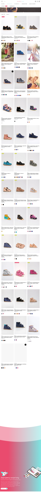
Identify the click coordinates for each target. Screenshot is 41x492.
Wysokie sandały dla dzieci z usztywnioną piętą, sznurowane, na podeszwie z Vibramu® (20, 228)
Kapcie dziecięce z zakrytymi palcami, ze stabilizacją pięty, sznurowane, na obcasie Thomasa (7, 201)
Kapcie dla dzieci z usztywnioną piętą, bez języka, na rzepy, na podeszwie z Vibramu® (7, 310)
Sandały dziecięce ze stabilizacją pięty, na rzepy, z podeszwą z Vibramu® (20, 283)
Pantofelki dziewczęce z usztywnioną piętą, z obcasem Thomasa (19, 118)
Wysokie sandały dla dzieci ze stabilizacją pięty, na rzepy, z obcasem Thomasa (20, 336)
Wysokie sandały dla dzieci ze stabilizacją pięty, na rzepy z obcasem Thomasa (7, 337)
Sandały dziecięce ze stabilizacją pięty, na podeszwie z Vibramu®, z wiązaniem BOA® (7, 91)
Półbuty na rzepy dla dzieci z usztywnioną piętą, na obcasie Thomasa (20, 146)
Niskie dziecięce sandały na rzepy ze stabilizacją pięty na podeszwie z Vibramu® (7, 37)
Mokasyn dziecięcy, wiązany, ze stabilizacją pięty (5, 174)
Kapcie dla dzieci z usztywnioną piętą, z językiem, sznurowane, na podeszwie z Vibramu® (20, 92)
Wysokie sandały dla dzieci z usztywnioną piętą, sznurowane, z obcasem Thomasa (7, 228)
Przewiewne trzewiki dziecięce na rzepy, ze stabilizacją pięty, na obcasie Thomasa (20, 200)
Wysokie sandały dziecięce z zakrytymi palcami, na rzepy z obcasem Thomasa (33, 174)
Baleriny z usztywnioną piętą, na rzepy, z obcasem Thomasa (33, 119)
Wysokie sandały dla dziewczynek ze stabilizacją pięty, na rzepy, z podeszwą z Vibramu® (33, 337)
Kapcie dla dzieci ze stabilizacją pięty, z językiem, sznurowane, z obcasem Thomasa (7, 256)
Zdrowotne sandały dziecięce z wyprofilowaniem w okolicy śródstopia (19, 37)
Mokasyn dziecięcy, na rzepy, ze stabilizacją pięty (19, 174)
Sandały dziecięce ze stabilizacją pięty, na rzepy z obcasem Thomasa (20, 310)
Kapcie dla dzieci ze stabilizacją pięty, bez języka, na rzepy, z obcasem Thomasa (20, 64)
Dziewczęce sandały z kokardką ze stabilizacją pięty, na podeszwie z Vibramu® (6, 119)
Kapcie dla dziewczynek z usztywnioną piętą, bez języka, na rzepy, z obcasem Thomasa (6, 283)
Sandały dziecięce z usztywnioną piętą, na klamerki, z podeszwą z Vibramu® (33, 200)
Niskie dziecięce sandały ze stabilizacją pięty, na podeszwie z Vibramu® (32, 37)
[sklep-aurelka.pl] (20, 1)
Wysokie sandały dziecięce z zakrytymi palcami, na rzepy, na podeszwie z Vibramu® (7, 64)
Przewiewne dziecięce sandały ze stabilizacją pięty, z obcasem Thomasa (32, 255)
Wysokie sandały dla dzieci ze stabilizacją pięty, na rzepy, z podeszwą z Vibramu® (7, 364)
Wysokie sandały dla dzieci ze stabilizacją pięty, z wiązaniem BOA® (20, 364)
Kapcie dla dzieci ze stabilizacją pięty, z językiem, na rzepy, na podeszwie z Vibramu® (32, 64)
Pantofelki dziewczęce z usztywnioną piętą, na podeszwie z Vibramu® (6, 146)
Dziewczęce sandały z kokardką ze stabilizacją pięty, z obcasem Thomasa (32, 91)
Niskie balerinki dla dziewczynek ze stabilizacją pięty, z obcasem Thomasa (19, 255)
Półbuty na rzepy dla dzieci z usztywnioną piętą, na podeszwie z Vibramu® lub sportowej (33, 147)
